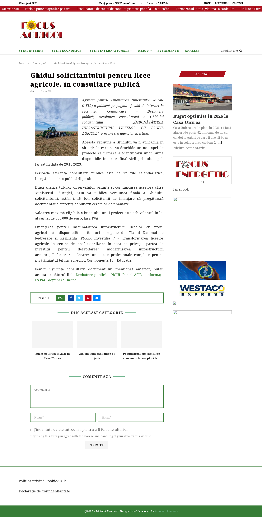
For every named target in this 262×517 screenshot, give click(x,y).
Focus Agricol (39, 63)
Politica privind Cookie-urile (43, 481)
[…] (219, 142)
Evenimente (168, 50)
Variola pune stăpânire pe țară (41, 9)
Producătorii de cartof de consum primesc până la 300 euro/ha (116, 9)
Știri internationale (109, 50)
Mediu (143, 50)
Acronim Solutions (166, 511)
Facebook (181, 189)
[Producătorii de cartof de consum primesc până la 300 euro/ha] (141, 334)
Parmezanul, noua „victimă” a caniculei (199, 9)
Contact (237, 3)
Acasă (22, 63)
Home (207, 3)
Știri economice (67, 50)
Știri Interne (31, 50)
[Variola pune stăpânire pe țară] (97, 334)
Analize (192, 50)
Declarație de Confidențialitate (44, 491)
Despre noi (221, 3)
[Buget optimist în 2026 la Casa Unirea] (52, 334)
